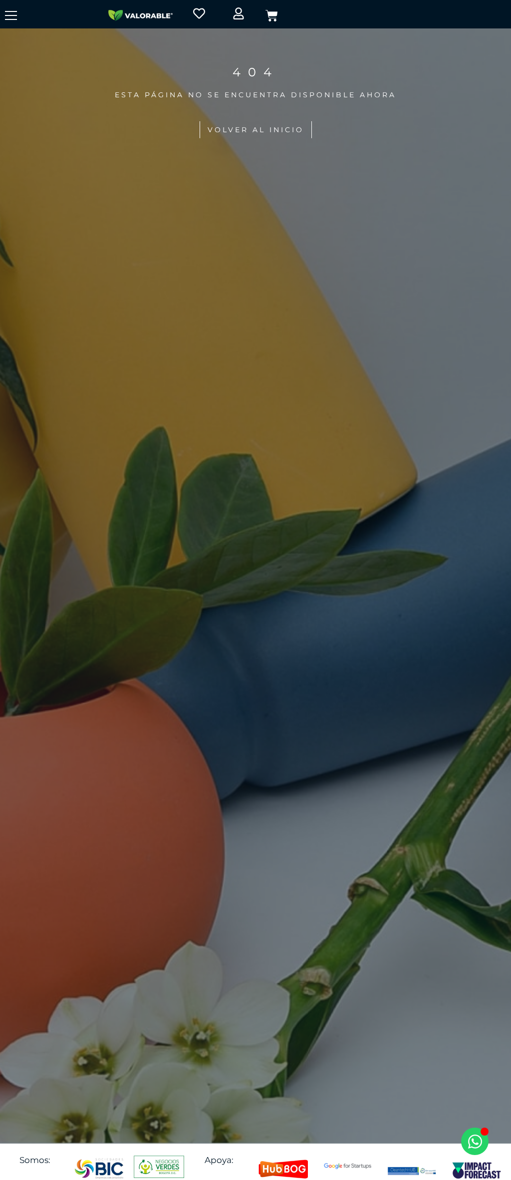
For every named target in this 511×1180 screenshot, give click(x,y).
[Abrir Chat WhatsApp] (475, 1141)
